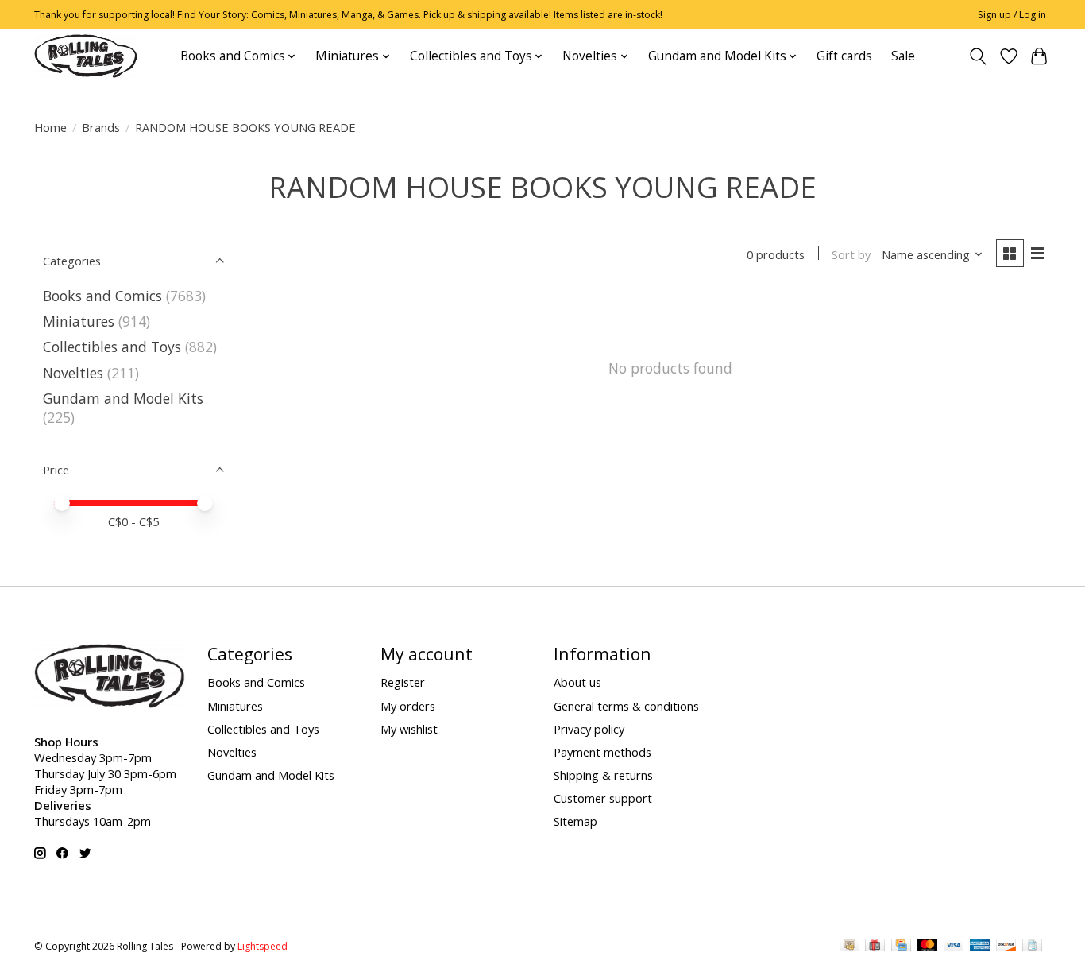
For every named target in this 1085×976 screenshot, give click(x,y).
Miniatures (78, 321)
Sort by (851, 254)
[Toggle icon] (978, 56)
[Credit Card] (901, 947)
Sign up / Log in (1012, 14)
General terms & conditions (626, 706)
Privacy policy (589, 729)
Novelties (73, 372)
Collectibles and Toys (112, 346)
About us (577, 682)
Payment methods (602, 752)
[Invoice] (1032, 947)
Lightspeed (262, 946)
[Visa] (954, 947)
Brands (101, 127)
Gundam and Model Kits (123, 398)
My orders (407, 706)
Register (402, 682)
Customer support (603, 798)
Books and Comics (102, 295)
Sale (903, 56)
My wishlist (409, 729)
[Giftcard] (875, 947)
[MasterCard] (927, 947)
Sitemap (575, 821)
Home (50, 127)
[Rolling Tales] (85, 56)
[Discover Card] (1006, 947)
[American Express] (980, 947)
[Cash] (849, 947)
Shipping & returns (603, 775)
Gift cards (844, 56)
